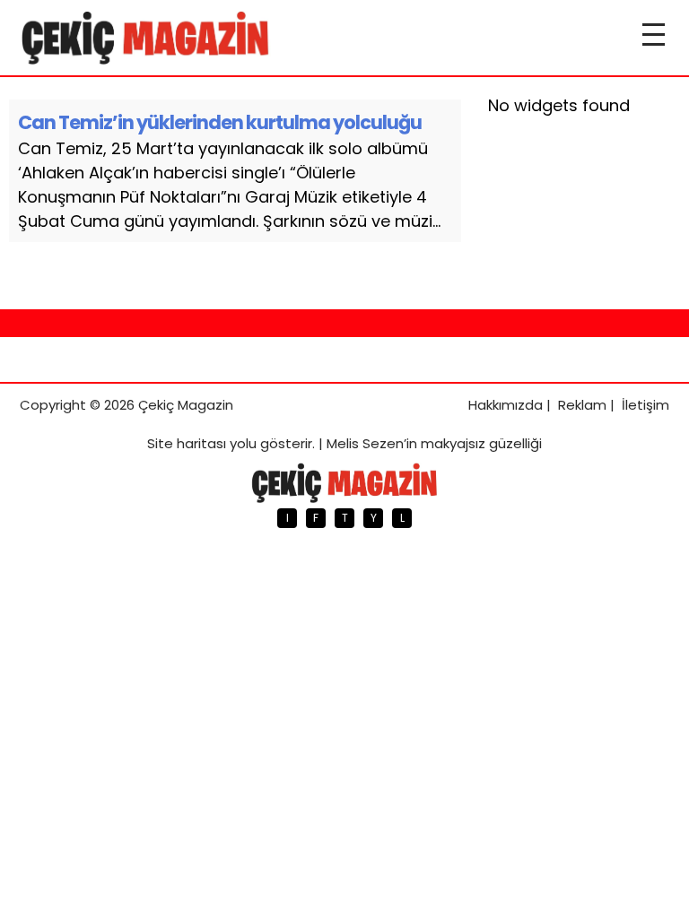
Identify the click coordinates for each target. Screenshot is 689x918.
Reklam (582, 404)
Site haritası (186, 443)
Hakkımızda (505, 404)
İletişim (645, 404)
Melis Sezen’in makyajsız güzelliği (434, 443)
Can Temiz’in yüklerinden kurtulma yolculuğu (220, 122)
